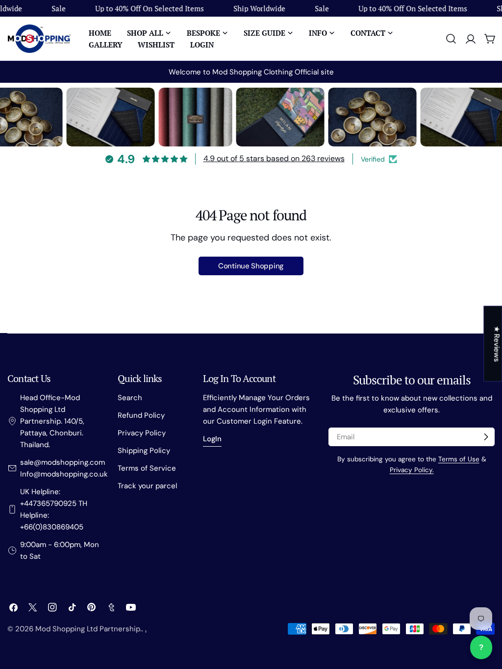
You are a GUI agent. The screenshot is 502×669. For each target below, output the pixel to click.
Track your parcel (147, 486)
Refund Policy (141, 415)
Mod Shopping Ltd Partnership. (88, 629)
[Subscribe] (486, 437)
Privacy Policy (142, 433)
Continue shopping (251, 266)
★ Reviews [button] (497, 343)
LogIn (212, 439)
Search (130, 398)
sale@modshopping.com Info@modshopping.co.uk (64, 468)
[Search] (451, 38)
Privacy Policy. (412, 470)
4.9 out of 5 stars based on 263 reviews (274, 158)
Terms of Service (147, 468)
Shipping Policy (144, 450)
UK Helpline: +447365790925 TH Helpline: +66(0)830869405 (53, 509)
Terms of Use (458, 459)
